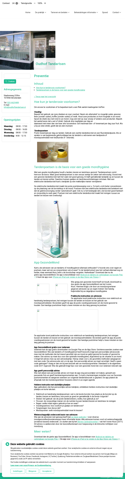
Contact (116, 12)
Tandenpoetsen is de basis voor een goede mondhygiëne (60, 90)
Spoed (105, 12)
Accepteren (47, 471)
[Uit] (18, 3)
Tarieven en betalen (59, 12)
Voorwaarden (117, 477)
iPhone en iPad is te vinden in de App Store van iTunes (94, 439)
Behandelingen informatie (85, 12)
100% (39, 3)
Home (27, 12)
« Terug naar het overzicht (45, 96)
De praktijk (39, 12)
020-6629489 (13, 102)
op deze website (78, 417)
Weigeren (32, 471)
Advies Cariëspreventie (88, 422)
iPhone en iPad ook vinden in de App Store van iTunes (76, 277)
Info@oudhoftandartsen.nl (15, 107)
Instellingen (17, 471)
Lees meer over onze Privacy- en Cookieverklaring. (30, 465)
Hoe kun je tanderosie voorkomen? (51, 88)
